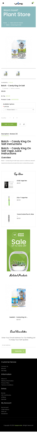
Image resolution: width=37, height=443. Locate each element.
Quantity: (3, 118)
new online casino (25, 431)
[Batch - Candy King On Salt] (5, 73)
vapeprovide (18, 425)
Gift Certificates (6, 395)
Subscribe (18, 351)
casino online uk (11, 429)
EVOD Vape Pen (22, 181)
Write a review (15, 88)
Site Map (3, 370)
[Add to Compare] (16, 297)
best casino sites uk (19, 436)
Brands (3, 393)
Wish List (3, 411)
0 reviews (5, 88)
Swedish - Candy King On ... (18, 317)
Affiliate (3, 397)
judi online (23, 429)
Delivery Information (7, 381)
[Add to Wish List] (20, 297)
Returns (3, 368)
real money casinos (26, 438)
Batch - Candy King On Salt (13, 25)
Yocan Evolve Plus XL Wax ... (25, 215)
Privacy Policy (5, 383)
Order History (5, 409)
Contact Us (4, 366)
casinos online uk (14, 431)
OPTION (6, 106)
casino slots (29, 429)
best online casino (13, 434)
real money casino (10, 438)
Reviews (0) (14, 134)
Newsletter (4, 413)
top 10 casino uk (15, 442)
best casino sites (29, 442)
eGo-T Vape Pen (22, 198)
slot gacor (6, 431)
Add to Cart (9, 124)
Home (5, 23)
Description (5, 134)
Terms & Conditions (7, 385)
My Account (5, 407)
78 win (18, 429)
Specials (3, 399)
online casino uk (8, 436)
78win (4, 429)
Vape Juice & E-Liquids (16, 23)
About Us (4, 379)
